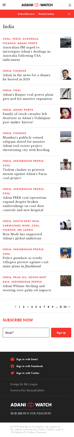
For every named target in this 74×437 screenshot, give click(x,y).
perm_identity (70, 5)
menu (4, 5)
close (69, 14)
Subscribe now (26, 13)
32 (65, 307)
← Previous (15, 306)
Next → (69, 306)
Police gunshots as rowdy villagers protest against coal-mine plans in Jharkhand (26, 262)
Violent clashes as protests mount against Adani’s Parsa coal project (25, 174)
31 (61, 307)
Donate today (46, 13)
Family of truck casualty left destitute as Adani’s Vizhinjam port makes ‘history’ (26, 118)
